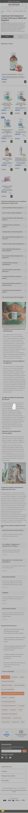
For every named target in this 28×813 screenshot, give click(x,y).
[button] (14, 405)
